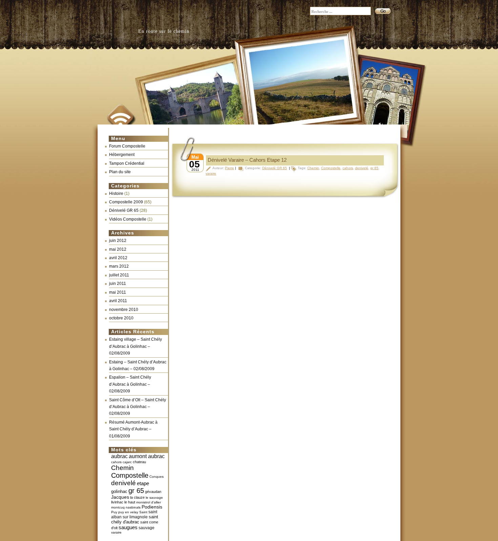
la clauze (137, 497)
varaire (116, 532)
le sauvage (154, 497)
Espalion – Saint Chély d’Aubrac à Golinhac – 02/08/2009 (130, 384)
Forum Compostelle (127, 146)
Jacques (120, 497)
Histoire (116, 193)
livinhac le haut (123, 502)
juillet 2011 (119, 275)
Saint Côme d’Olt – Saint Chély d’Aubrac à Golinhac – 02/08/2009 (137, 407)
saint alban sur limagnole (134, 514)
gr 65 (136, 490)
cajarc (127, 462)
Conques (156, 476)
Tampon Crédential (126, 163)
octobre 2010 (121, 318)
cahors (116, 462)
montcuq (118, 507)
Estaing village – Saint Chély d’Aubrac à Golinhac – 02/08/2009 (135, 346)
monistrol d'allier (148, 502)
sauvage (146, 527)
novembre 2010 (123, 309)
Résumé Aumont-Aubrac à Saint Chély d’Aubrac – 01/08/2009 (133, 429)
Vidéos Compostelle (127, 219)
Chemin (122, 467)
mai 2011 (117, 292)
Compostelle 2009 (126, 202)
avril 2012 (118, 257)
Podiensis (152, 507)
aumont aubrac (147, 456)
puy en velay (128, 512)
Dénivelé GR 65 (124, 210)
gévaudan (153, 492)
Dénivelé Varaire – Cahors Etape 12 (247, 160)
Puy (114, 512)
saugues (128, 527)
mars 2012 (119, 266)
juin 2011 (117, 283)
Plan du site (120, 172)
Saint (143, 512)
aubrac (119, 456)
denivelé (123, 483)
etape (143, 483)
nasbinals (133, 507)
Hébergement (121, 154)
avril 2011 (118, 300)
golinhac (119, 491)
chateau (139, 462)
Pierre (229, 168)
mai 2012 (117, 249)
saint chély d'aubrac (134, 519)
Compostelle (129, 475)
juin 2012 (117, 240)
